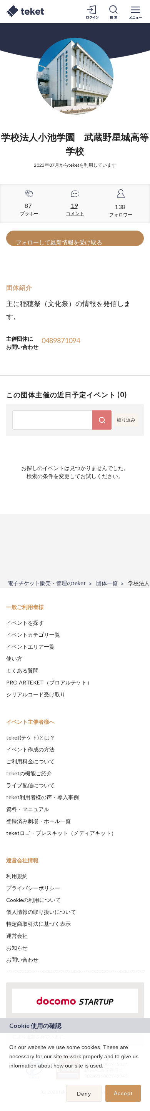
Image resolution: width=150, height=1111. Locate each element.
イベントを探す (25, 622)
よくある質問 (22, 670)
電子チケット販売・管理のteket (47, 583)
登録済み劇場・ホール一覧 (38, 821)
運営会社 (17, 935)
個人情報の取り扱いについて (41, 912)
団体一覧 (107, 583)
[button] (10, 1075)
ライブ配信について (30, 785)
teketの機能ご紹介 (29, 773)
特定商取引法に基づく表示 (38, 923)
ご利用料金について (30, 761)
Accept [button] (123, 1093)
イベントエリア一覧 (30, 646)
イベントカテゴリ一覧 (33, 634)
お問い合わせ (22, 959)
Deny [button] (84, 1094)
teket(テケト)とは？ (30, 737)
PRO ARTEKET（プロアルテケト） (49, 682)
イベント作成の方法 (30, 749)
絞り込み (126, 420)
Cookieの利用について (33, 900)
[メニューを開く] (135, 11)
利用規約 (17, 876)
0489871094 (61, 340)
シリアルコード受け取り (35, 694)
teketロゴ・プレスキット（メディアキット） (61, 833)
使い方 (14, 658)
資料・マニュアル (27, 809)
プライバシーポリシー (33, 888)
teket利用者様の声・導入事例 (42, 797)
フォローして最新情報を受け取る (59, 242)
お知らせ (17, 947)
